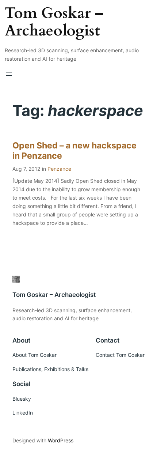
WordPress (60, 440)
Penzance (59, 169)
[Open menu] (9, 74)
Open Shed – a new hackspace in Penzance (74, 151)
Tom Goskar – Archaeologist (54, 22)
